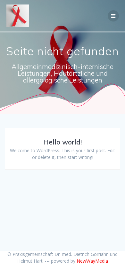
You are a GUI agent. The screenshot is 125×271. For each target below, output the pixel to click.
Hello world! (62, 142)
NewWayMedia (92, 261)
